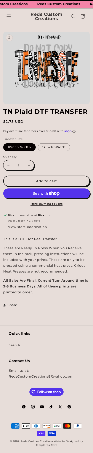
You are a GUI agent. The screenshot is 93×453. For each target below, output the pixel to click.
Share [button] (12, 305)
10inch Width (19, 147)
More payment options (46, 203)
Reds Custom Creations (37, 441)
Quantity (9, 156)
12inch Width (54, 147)
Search (14, 345)
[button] (8, 16)
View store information (27, 227)
